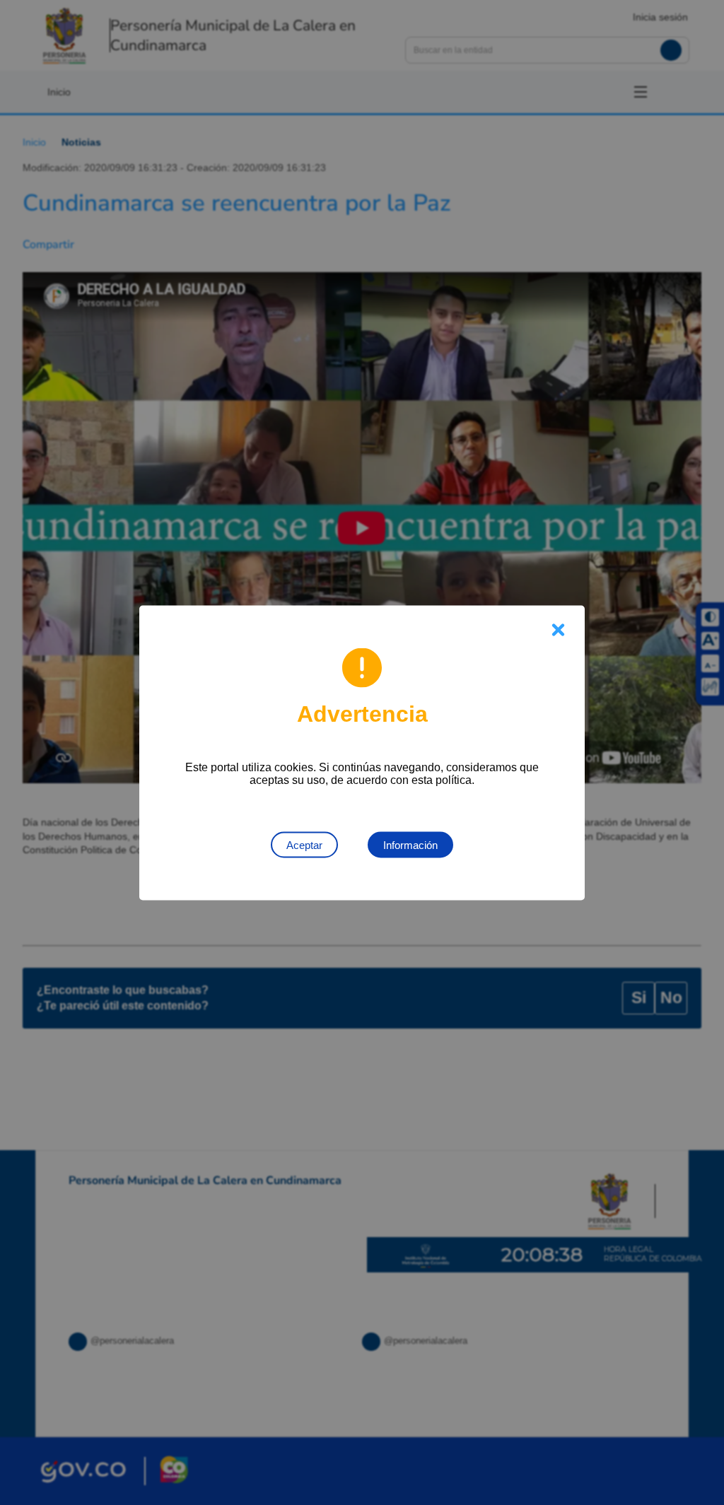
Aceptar (304, 844)
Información (410, 844)
